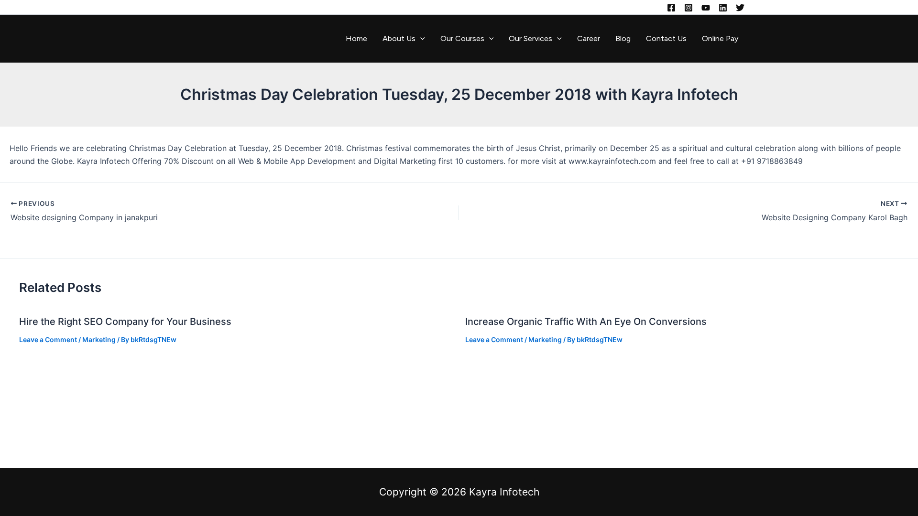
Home (356, 38)
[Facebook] (671, 7)
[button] (420, 39)
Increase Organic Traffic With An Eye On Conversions (586, 321)
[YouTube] (705, 7)
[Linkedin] (723, 7)
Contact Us (666, 38)
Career (588, 38)
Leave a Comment (48, 339)
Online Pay (720, 38)
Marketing (99, 339)
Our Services (530, 38)
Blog (623, 38)
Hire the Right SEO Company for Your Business (125, 321)
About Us (398, 38)
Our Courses (462, 38)
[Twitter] (740, 7)
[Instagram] (688, 7)
